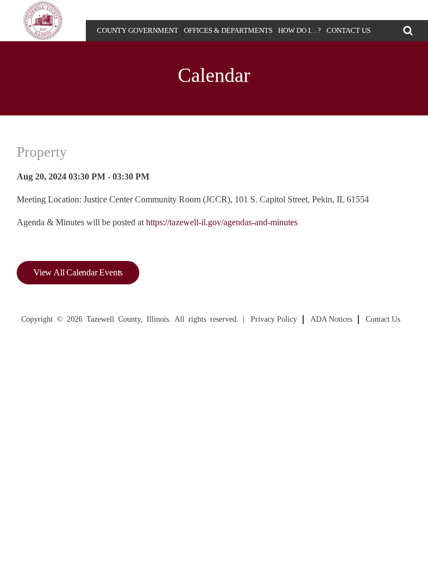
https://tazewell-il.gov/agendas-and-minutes (222, 222)
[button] (408, 30)
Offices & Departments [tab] (228, 30)
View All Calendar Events (78, 272)
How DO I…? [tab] (299, 30)
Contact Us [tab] (349, 30)
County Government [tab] (137, 30)
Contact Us (383, 319)
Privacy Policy (274, 319)
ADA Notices (331, 319)
